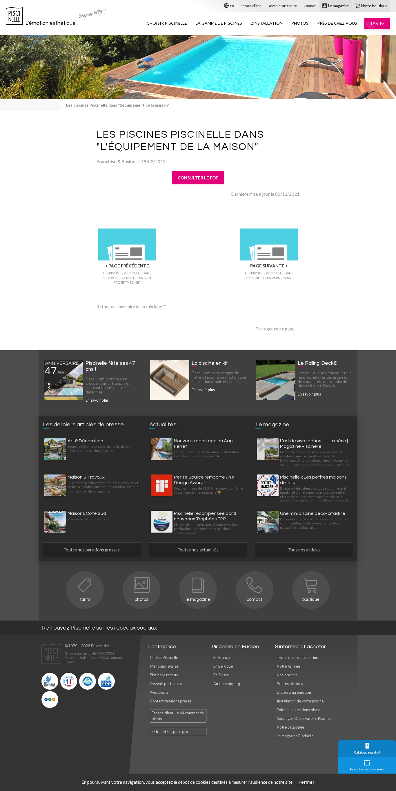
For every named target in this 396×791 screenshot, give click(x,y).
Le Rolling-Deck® (317, 363)
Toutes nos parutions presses (91, 549)
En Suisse (221, 675)
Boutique (310, 599)
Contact (310, 5)
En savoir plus (97, 400)
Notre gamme (288, 666)
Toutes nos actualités (198, 549)
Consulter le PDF (198, 177)
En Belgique (223, 666)
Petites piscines (290, 683)
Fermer (307, 782)
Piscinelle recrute (164, 675)
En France (221, 657)
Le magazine (338, 5)
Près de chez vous (337, 23)
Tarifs (85, 599)
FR (231, 5)
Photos (299, 23)
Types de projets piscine (297, 657)
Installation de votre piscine (300, 701)
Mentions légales (164, 666)
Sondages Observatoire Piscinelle (305, 718)
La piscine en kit (210, 363)
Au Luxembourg (226, 683)
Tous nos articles (304, 549)
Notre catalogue (290, 727)
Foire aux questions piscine (299, 709)
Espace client (251, 5)
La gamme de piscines (219, 23)
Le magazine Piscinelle (295, 736)
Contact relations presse (170, 701)
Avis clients (159, 692)
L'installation (267, 23)
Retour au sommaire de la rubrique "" (131, 306)
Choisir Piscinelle (167, 23)
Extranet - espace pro (170, 731)
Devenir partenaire (282, 5)
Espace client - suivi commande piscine (178, 716)
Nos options (287, 675)
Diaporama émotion (294, 692)
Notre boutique (373, 5)
